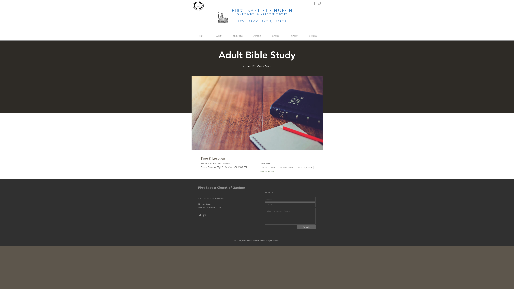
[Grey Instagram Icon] (319, 3)
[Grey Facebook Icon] (314, 3)
